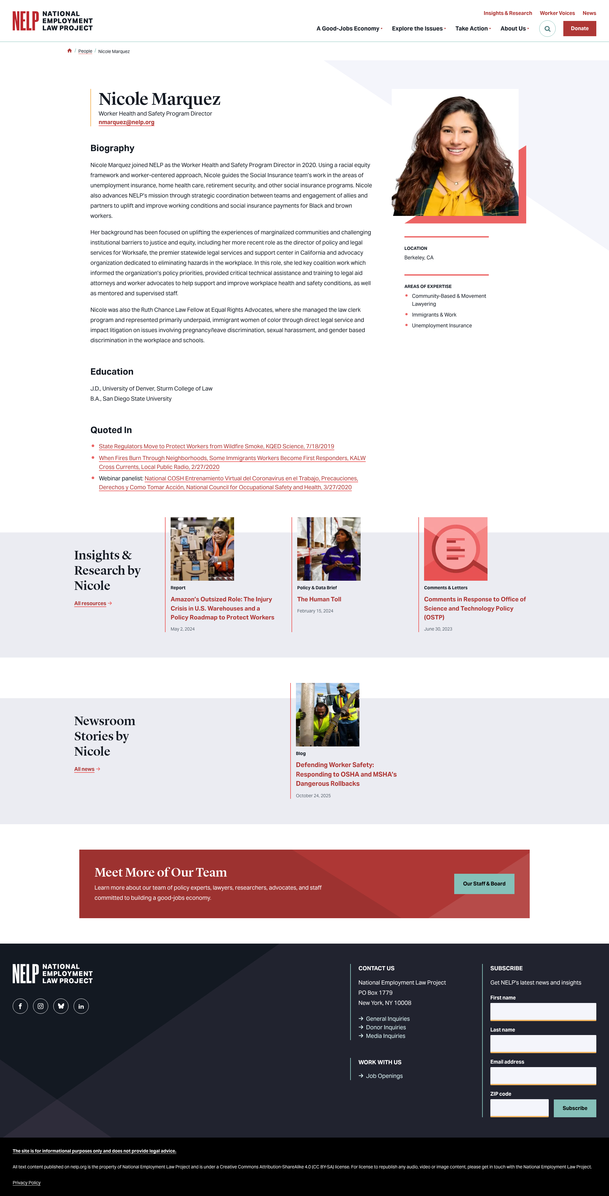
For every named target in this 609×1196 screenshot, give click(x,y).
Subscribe (575, 1108)
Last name (502, 1029)
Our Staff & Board (484, 883)
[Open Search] (547, 28)
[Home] (69, 51)
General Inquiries (388, 1018)
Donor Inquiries (386, 1027)
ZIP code (500, 1094)
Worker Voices (557, 13)
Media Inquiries (385, 1035)
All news (84, 769)
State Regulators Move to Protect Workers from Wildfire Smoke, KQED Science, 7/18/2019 (216, 446)
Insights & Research (508, 13)
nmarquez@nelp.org (126, 122)
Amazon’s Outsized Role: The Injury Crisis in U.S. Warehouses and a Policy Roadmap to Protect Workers (222, 608)
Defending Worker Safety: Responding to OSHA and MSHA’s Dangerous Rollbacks (346, 774)
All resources (90, 603)
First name (503, 997)
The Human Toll (319, 599)
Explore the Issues (417, 28)
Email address (507, 1062)
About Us (513, 28)
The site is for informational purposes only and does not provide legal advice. (94, 1151)
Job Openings (384, 1075)
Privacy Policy (27, 1183)
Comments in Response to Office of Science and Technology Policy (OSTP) (475, 608)
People (85, 51)
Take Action (471, 28)
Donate (580, 28)
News (589, 13)
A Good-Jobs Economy (348, 28)
